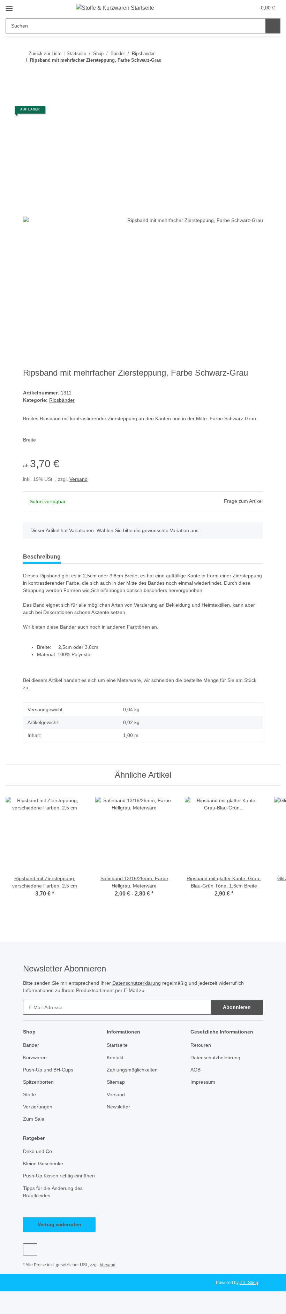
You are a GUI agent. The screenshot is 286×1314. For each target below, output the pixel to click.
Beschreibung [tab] (42, 557)
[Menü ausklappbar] (9, 5)
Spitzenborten (38, 1082)
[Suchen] (272, 25)
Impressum (202, 1082)
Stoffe (29, 1094)
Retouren (200, 1045)
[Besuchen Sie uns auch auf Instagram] (30, 1249)
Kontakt (115, 1057)
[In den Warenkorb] (28, 96)
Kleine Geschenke (43, 1163)
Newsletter (118, 1106)
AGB (195, 1070)
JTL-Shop (249, 1282)
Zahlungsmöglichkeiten (132, 1070)
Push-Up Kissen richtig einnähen (59, 1175)
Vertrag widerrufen (59, 1224)
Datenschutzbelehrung (215, 1057)
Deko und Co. (38, 1151)
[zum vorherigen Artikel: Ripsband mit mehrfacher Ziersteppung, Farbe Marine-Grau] (240, 74)
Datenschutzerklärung (136, 983)
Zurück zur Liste (45, 53)
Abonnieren (237, 1007)
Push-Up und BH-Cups (48, 1070)
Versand (78, 479)
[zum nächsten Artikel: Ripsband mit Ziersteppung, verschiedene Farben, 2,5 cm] (255, 74)
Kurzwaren (35, 1057)
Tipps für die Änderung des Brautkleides (53, 1191)
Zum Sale (33, 1119)
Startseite (117, 1045)
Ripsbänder (62, 400)
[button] (223, 8)
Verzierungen (37, 1106)
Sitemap (116, 1082)
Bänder (31, 1045)
